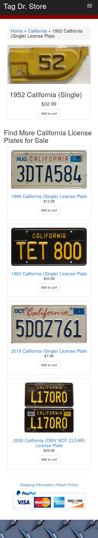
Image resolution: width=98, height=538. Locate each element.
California (37, 30)
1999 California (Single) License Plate (49, 196)
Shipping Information (37, 484)
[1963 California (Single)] (49, 247)
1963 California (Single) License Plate (49, 273)
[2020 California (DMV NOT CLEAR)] (49, 407)
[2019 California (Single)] (49, 324)
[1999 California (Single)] (49, 169)
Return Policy (67, 484)
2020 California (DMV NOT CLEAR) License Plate (49, 443)
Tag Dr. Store (24, 5)
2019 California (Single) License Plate (49, 350)
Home (17, 30)
